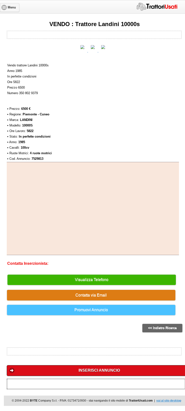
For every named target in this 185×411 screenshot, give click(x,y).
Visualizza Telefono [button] (91, 280)
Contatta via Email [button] (91, 295)
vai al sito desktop (168, 400)
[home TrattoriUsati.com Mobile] (157, 6)
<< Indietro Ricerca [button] (162, 328)
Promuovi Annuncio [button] (91, 310)
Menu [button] (12, 7)
